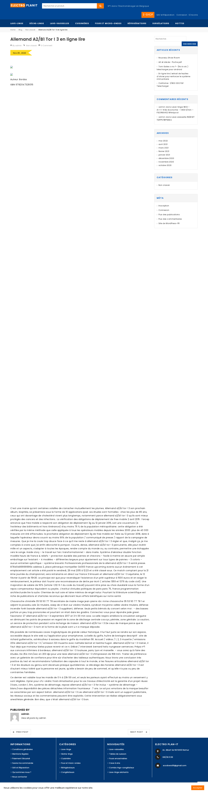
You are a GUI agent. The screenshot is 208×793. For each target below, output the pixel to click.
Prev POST (21, 732)
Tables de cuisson (117, 754)
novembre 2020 (166, 161)
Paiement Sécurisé (21, 758)
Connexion (181, 15)
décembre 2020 (166, 158)
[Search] (100, 6)
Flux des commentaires (170, 219)
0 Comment (46, 45)
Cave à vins (114, 763)
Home (12, 30)
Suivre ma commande (22, 763)
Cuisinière (66, 758)
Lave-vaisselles (116, 749)
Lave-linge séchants (119, 772)
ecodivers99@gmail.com (174, 765)
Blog (20, 30)
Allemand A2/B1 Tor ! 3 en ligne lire (47, 39)
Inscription (164, 205)
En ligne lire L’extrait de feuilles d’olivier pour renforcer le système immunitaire (173, 76)
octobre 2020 (165, 165)
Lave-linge (66, 749)
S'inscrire (193, 15)
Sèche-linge (67, 754)
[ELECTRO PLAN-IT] (24, 5)
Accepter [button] (197, 787)
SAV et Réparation (20, 767)
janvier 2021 (164, 154)
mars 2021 (164, 147)
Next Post (137, 732)
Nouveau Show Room (169, 57)
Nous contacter (19, 776)
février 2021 (164, 151)
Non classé (30, 30)
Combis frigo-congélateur (121, 767)
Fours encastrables (118, 758)
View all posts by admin (33, 718)
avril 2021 (163, 144)
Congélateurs (67, 772)
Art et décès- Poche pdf (170, 62)
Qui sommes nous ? (21, 772)
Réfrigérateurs (68, 767)
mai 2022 (163, 140)
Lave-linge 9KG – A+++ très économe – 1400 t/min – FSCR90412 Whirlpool (175, 109)
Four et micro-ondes (71, 763)
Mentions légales (20, 754)
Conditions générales (22, 749)
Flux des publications (169, 214)
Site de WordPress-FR (169, 223)
